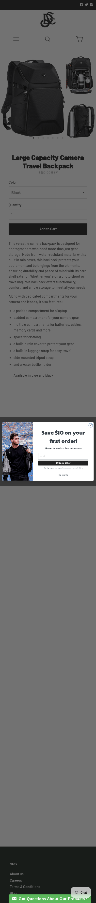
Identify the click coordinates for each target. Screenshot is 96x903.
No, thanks (63, 474)
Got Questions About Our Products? (52, 899)
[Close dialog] (91, 425)
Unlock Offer (63, 463)
